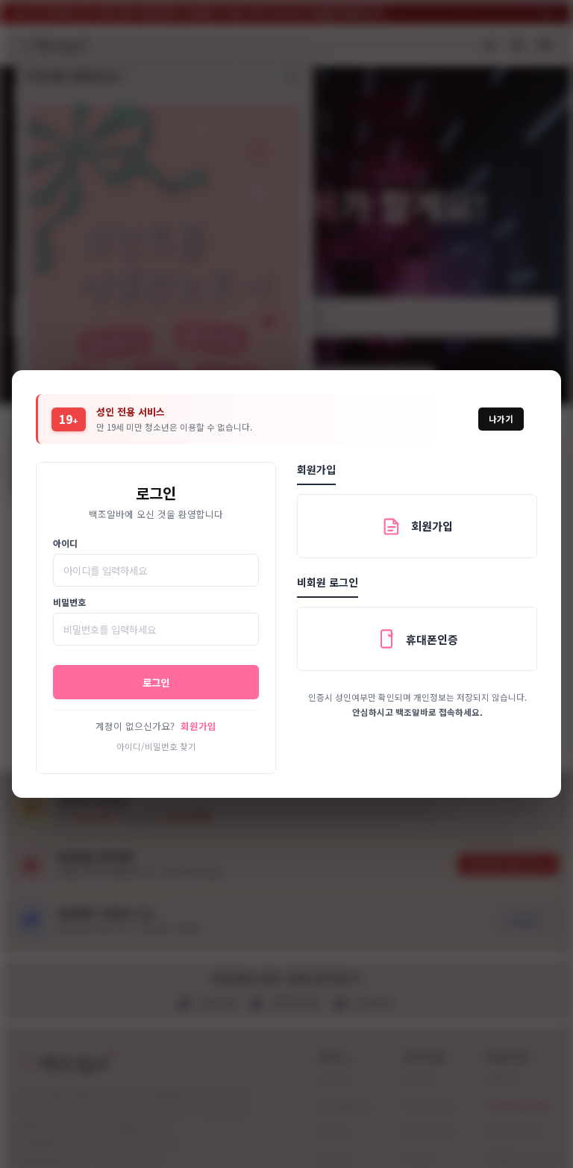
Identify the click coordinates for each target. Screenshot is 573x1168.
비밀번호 (69, 602)
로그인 (156, 682)
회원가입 (198, 726)
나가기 (501, 419)
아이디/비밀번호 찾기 (156, 746)
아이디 (65, 543)
